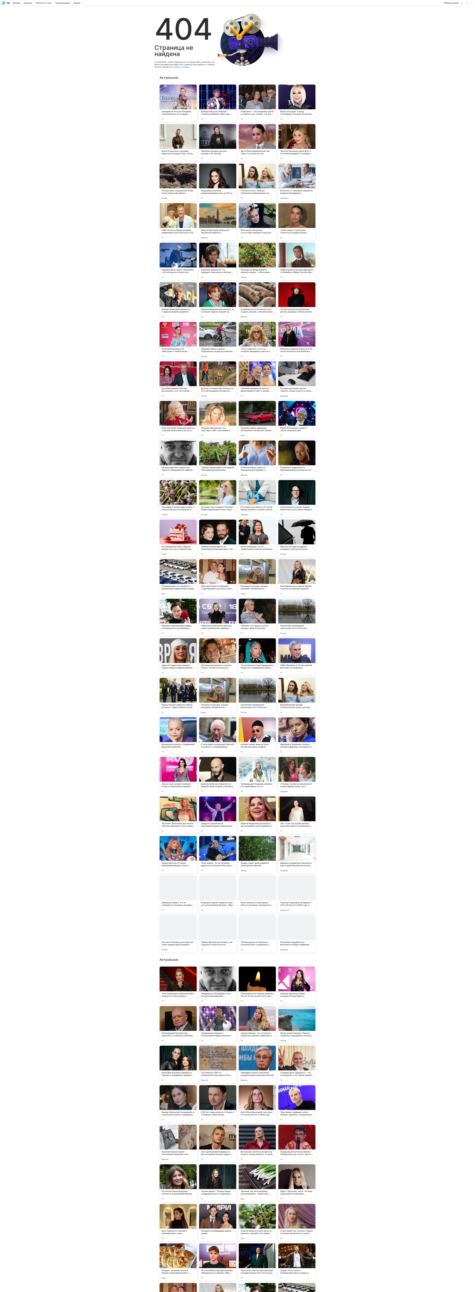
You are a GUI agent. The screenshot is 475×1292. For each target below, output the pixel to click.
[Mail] (3, 3)
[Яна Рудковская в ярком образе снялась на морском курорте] (296, 577)
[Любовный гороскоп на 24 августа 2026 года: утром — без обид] (178, 1171)
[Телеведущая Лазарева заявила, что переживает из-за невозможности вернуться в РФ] (257, 775)
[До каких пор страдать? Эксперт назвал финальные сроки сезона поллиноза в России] (217, 498)
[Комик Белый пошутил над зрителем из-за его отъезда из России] (257, 1052)
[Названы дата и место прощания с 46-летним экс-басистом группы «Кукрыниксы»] (178, 261)
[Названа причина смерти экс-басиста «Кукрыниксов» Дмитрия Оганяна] (178, 459)
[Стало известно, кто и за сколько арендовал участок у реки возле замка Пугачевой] (257, 340)
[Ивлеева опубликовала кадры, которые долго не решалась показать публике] (178, 617)
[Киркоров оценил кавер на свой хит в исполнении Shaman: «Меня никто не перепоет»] (217, 894)
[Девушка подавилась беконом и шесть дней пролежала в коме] (296, 854)
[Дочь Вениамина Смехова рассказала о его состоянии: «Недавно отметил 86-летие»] (178, 379)
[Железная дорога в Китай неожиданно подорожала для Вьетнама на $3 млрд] (217, 1052)
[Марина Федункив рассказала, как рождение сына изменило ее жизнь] (257, 815)
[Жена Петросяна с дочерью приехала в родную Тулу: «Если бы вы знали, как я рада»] (178, 142)
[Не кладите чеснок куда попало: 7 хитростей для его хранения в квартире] (178, 498)
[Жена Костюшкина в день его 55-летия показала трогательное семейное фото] (296, 340)
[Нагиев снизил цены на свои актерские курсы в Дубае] (257, 735)
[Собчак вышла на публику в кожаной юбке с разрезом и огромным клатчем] (257, 933)
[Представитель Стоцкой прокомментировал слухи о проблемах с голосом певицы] (178, 854)
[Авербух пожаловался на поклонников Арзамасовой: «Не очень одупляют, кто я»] (217, 538)
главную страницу (181, 67)
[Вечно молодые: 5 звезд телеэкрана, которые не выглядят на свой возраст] (296, 103)
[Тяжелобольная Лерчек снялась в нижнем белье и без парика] (257, 1012)
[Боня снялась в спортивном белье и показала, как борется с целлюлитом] (257, 894)
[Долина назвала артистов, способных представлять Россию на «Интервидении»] (296, 973)
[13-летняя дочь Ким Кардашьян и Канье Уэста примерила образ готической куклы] (257, 656)
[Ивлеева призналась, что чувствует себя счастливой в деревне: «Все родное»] (217, 419)
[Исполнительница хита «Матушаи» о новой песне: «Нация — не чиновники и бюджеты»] (178, 340)
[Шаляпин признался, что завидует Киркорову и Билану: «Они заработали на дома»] (217, 261)
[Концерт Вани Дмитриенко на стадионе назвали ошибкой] (178, 300)
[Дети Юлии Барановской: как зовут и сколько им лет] (257, 142)
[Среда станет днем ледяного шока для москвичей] (257, 854)
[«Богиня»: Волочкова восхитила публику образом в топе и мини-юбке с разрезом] (178, 815)
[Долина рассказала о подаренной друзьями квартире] (178, 735)
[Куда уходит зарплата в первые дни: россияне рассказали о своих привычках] (296, 1052)
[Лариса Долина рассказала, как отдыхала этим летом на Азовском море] (217, 933)
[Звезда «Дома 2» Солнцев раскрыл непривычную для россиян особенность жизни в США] (217, 1171)
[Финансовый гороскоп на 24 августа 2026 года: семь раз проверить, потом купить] (178, 1091)
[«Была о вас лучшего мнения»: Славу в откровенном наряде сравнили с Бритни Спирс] (178, 775)
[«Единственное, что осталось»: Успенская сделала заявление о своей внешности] (257, 1262)
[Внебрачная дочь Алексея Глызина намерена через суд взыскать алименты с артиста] (217, 103)
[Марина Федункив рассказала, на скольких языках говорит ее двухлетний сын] (217, 300)
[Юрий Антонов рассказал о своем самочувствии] (296, 419)
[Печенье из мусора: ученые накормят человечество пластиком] (257, 577)
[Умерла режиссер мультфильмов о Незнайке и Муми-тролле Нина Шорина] (296, 261)
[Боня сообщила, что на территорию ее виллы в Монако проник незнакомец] (257, 538)
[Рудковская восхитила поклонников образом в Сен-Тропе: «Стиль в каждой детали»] (217, 1012)
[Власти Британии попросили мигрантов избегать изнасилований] (217, 221)
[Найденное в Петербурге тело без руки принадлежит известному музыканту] (217, 1222)
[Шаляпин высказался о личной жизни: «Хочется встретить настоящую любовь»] (217, 656)
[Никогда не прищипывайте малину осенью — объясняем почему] (257, 261)
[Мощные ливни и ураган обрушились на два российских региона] (217, 340)
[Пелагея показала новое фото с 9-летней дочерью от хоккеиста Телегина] (296, 142)
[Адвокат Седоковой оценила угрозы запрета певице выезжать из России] (178, 656)
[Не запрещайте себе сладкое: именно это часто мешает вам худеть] (178, 538)
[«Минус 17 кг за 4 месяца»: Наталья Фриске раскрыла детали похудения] (217, 973)
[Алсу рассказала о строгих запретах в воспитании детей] (296, 1091)
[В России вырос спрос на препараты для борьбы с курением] (257, 459)
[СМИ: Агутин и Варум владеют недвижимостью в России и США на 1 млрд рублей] (178, 221)
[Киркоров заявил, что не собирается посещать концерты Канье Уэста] (178, 894)
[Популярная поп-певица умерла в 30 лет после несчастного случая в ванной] (257, 1222)
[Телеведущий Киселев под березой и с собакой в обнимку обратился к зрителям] (178, 1262)
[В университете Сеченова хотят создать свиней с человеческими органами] (257, 300)
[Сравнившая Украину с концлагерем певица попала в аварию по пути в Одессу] (217, 1262)
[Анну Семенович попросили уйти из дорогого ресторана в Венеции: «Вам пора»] (178, 1222)
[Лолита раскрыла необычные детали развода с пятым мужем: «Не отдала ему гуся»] (296, 300)
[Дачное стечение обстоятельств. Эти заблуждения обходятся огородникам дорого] (217, 379)
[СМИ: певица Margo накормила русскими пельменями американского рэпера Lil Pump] (217, 1091)
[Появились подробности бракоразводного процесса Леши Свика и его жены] (296, 459)
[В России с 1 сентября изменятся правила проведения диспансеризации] (296, 182)
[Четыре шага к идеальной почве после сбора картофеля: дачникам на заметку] (178, 182)
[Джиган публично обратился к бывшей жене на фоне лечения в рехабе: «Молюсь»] (217, 775)
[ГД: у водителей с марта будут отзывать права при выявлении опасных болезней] (178, 1131)
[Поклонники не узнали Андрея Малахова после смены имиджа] (296, 498)
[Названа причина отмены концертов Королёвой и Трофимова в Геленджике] (296, 1222)
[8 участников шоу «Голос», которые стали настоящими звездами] (217, 1131)
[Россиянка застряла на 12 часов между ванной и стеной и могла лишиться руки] (257, 498)
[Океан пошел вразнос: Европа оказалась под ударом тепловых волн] (296, 1262)
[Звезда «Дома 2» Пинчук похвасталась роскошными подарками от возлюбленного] (296, 1171)
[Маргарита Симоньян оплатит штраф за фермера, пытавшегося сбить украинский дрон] (296, 735)
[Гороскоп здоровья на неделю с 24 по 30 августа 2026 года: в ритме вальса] (296, 894)
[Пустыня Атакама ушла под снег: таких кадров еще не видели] (178, 933)
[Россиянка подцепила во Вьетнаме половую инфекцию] (296, 933)
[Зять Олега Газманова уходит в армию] (257, 973)
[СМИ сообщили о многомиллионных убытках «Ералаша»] (178, 1052)
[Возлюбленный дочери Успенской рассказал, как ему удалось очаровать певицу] (296, 696)
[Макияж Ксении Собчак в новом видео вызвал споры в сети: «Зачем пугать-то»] (296, 1012)
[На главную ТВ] (7, 3)
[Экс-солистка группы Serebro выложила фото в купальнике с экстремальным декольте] (296, 815)
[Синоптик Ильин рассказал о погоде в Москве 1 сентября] (257, 1091)
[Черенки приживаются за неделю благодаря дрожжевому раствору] (217, 459)
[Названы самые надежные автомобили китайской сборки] (257, 419)
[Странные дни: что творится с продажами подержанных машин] (178, 577)
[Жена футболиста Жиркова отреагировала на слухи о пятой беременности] (217, 577)
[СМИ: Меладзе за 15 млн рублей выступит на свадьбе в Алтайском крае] (296, 656)
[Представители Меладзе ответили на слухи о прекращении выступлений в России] (178, 1012)
